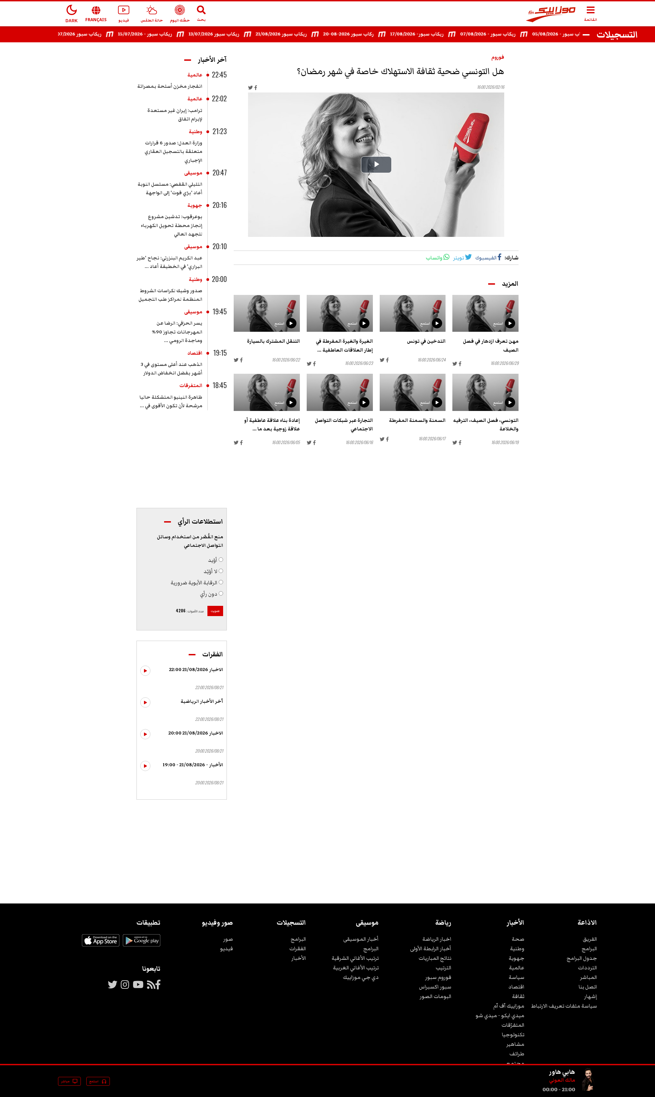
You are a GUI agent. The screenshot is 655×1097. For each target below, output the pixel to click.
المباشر (588, 977)
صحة (518, 939)
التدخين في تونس (426, 341)
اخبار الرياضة (436, 939)
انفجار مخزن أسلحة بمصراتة (169, 86)
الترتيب (443, 968)
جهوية (194, 205)
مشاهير (515, 1044)
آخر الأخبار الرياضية (201, 701)
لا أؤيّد (210, 571)
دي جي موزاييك (361, 977)
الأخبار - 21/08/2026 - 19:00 (193, 765)
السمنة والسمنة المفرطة (417, 420)
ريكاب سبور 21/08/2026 (296, 34)
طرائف (516, 1054)
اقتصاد (194, 353)
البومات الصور (435, 996)
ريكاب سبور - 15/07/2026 (160, 34)
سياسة (516, 977)
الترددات (587, 968)
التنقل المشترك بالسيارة (273, 341)
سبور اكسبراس (435, 987)
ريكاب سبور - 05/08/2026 (575, 34)
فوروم (497, 57)
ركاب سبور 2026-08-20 (364, 34)
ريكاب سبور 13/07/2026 (229, 34)
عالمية (194, 75)
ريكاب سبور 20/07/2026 (91, 34)
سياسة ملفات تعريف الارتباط (564, 1006)
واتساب (434, 258)
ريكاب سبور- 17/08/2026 (432, 34)
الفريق (590, 939)
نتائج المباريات (435, 958)
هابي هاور (562, 1072)
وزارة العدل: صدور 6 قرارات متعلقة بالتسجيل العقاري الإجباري (173, 151)
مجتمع (515, 1063)
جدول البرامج (582, 958)
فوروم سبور (438, 977)
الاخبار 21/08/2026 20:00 (196, 733)
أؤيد (212, 560)
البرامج (589, 948)
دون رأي (208, 594)
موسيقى (193, 173)
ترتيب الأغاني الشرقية (355, 958)
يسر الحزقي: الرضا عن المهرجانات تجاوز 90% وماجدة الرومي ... (177, 331)
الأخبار (298, 958)
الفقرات (297, 948)
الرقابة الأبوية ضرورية (194, 583)
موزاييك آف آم (508, 1006)
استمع (498, 323)
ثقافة (518, 996)
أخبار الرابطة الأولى (430, 948)
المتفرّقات (512, 1025)
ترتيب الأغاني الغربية (356, 968)
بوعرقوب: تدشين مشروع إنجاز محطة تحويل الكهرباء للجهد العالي (171, 225)
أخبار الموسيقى (361, 939)
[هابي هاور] (589, 1089)
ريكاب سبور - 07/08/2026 (503, 34)
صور (228, 939)
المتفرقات (190, 385)
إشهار (590, 996)
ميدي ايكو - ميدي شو (500, 1015)
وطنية (195, 132)
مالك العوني (562, 1080)
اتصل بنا (588, 987)
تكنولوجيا (513, 1034)
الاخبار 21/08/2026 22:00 (196, 669)
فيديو (226, 948)
